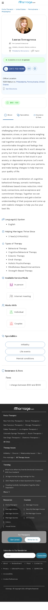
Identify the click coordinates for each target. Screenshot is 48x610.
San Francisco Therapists (13, 425)
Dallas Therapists (10, 429)
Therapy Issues (9, 448)
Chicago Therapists (32, 425)
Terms (28, 569)
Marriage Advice (11, 509)
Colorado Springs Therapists (14, 433)
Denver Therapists (32, 421)
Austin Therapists (34, 433)
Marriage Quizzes (12, 513)
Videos (8, 522)
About (9, 115)
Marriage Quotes (12, 518)
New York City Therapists (13, 421)
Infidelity (6, 453)
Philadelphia (16, 51)
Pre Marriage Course (33, 513)
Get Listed (14, 539)
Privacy (6, 569)
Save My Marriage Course (35, 509)
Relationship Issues (28, 453)
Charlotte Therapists (30, 438)
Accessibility (8, 574)
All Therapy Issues (23, 457)
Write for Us (32, 539)
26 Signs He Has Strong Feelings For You (20, 476)
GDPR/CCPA (38, 569)
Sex (39, 453)
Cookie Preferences (10, 579)
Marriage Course (32, 505)
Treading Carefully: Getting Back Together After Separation (22, 486)
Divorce (15, 453)
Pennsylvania (25, 51)
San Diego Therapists (11, 438)
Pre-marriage (8, 457)
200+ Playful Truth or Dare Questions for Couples (23, 481)
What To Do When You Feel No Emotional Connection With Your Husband (24, 471)
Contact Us (38, 563)
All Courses (30, 518)
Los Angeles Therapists (28, 429)
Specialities (24, 115)
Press (29, 563)
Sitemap (9, 589)
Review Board (17, 563)
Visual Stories (10, 526)
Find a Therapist (9, 415)
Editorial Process (18, 569)
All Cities (6, 442)
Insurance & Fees (39, 116)
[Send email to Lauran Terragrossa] (29, 70)
